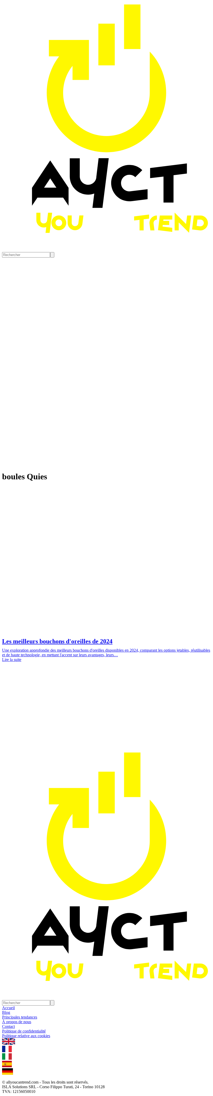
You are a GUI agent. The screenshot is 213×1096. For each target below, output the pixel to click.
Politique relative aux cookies (26, 1036)
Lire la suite (11, 659)
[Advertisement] (106, 711)
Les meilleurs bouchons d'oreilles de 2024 (57, 641)
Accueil (8, 1008)
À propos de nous (16, 1022)
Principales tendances (19, 1017)
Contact (8, 1026)
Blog (6, 1012)
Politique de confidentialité (24, 1031)
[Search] (52, 255)
